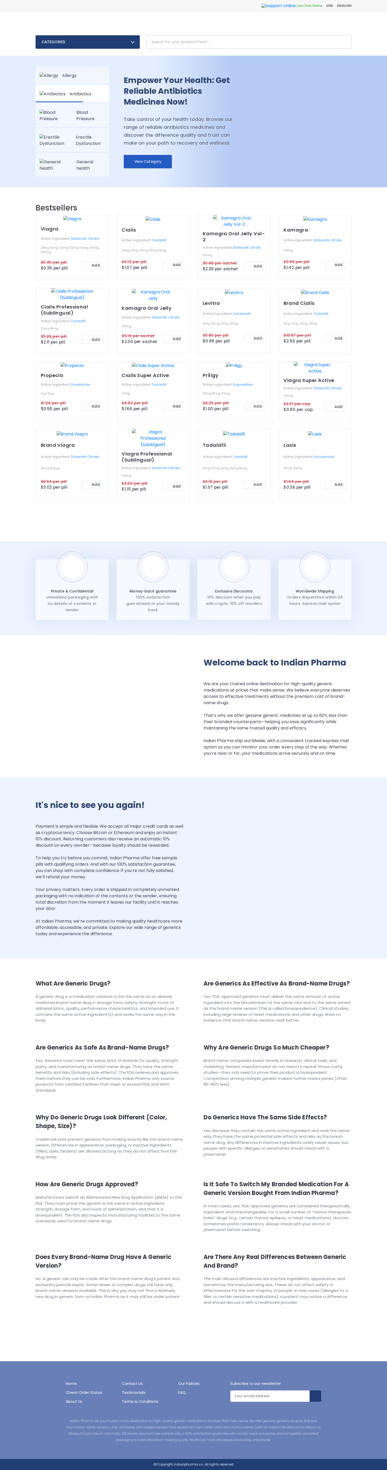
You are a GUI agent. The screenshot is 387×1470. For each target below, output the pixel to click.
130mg (85, 248)
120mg (75, 248)
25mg (45, 248)
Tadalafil (159, 240)
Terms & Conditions (140, 1401)
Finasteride (80, 384)
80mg (162, 250)
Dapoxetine (243, 384)
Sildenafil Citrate (85, 238)
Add (96, 265)
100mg (64, 248)
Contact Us (132, 1383)
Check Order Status (84, 1392)
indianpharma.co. (188, 1464)
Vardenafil (242, 313)
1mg (44, 393)
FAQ (182, 1392)
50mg (54, 248)
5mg (287, 324)
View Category (148, 161)
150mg (94, 248)
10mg (126, 250)
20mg (135, 250)
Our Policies (189, 1383)
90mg (225, 393)
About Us (74, 1401)
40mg (144, 250)
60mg (153, 250)
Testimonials (133, 1392)
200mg (46, 252)
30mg (207, 393)
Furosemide (324, 456)
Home (71, 1383)
